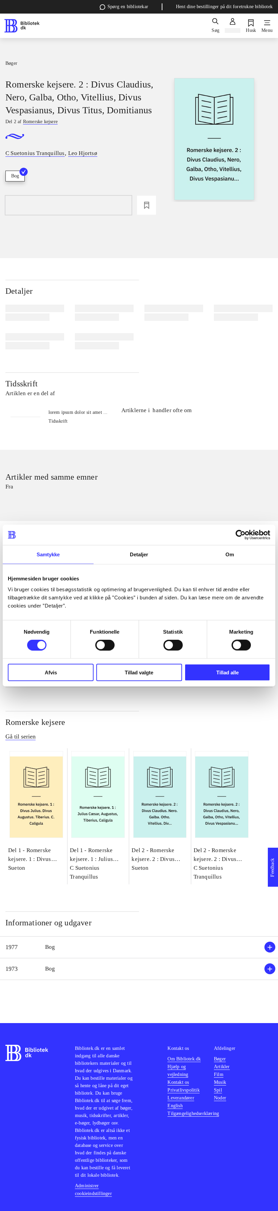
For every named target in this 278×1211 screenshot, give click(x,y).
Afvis (51, 672)
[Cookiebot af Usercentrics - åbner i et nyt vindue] (240, 535)
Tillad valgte (139, 672)
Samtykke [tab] (48, 554)
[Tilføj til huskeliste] (146, 205)
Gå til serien (20, 736)
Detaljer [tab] (139, 554)
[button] (139, 947)
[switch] (105, 645)
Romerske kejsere (35, 722)
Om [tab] (229, 554)
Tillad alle (227, 672)
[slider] (214, 140)
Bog (15, 175)
